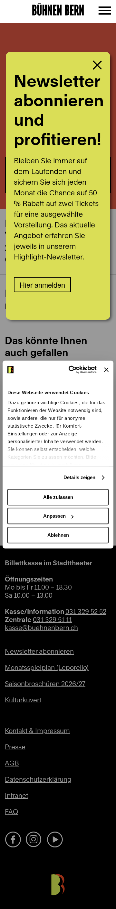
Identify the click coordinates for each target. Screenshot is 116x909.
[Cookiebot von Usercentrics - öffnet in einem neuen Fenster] (72, 369)
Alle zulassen (58, 497)
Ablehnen (58, 535)
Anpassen (54, 516)
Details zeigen (79, 477)
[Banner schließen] (106, 369)
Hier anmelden (42, 285)
